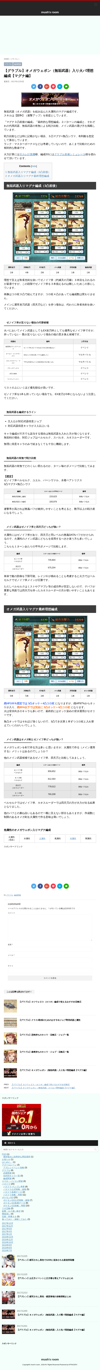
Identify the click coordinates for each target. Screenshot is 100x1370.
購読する (11, 1143)
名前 (10, 945)
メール (11, 955)
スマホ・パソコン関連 (12, 1181)
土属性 (42, 838)
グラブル (9, 895)
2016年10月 (7, 1242)
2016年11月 (7, 1240)
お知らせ (6, 1159)
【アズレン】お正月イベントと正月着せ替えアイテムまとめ (45, 1278)
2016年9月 (7, 1245)
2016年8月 (7, 1248)
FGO (4, 1154)
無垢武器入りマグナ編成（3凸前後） (28, 172)
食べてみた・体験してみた (14, 1219)
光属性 (73, 838)
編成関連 (17, 895)
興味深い (6, 1214)
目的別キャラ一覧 (11, 1176)
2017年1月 (7, 1234)
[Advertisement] (50, 35)
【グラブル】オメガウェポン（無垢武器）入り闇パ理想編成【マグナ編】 (51, 1315)
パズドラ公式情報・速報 (14, 1189)
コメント (11, 913)
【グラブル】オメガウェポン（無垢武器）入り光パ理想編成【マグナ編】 (53, 1070)
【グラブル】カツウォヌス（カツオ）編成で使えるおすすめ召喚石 (50, 1002)
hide (34, 166)
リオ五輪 (6, 1208)
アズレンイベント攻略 (13, 1167)
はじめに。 (7, 1162)
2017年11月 (7, 1226)
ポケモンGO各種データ (14, 1203)
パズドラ (6, 1184)
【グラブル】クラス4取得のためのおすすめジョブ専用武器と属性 (49, 1020)
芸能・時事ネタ (9, 1216)
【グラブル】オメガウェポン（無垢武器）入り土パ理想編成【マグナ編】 (43, 1088)
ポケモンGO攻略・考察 (14, 1206)
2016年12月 (7, 1237)
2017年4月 (7, 1231)
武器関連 (7, 1173)
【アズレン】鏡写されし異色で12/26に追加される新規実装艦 (45, 1260)
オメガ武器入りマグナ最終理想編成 (27, 176)
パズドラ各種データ (12, 1192)
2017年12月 (7, 1223)
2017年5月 (7, 1229)
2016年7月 (7, 1250)
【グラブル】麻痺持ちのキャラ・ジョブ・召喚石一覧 (44, 1052)
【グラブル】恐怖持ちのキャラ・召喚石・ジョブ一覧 (44, 1035)
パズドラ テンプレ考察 (14, 1187)
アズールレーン (9, 1165)
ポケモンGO (7, 1197)
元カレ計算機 (27, 154)
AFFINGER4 (72, 1365)
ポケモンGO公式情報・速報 (16, 1200)
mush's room (50, 12)
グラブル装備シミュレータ (69, 154)
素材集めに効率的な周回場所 (16, 1157)
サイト (10, 966)
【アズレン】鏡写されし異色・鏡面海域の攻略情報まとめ (44, 1296)
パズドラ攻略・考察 (12, 1195)
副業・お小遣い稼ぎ (11, 1211)
